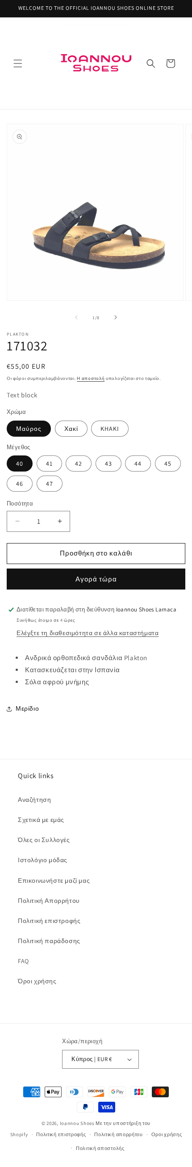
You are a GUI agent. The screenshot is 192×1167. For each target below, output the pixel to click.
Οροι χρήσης (166, 1134)
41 (49, 463)
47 (49, 484)
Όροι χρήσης (37, 981)
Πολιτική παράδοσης (49, 941)
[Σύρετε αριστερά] (76, 317)
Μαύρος (29, 429)
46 (19, 484)
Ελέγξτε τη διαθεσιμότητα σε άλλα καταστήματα (88, 633)
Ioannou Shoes (77, 1123)
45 (167, 463)
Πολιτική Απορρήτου (49, 901)
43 (108, 463)
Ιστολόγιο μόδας (42, 860)
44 (138, 463)
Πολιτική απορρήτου (118, 1134)
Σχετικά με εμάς (41, 820)
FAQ (23, 961)
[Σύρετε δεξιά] (115, 317)
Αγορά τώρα (96, 579)
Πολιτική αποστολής (100, 1148)
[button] (18, 63)
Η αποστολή (90, 378)
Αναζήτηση (34, 800)
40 (19, 463)
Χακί (71, 429)
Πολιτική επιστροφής (49, 921)
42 (78, 463)
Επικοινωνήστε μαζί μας (54, 880)
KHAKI (109, 429)
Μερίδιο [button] (27, 708)
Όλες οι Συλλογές (44, 840)
